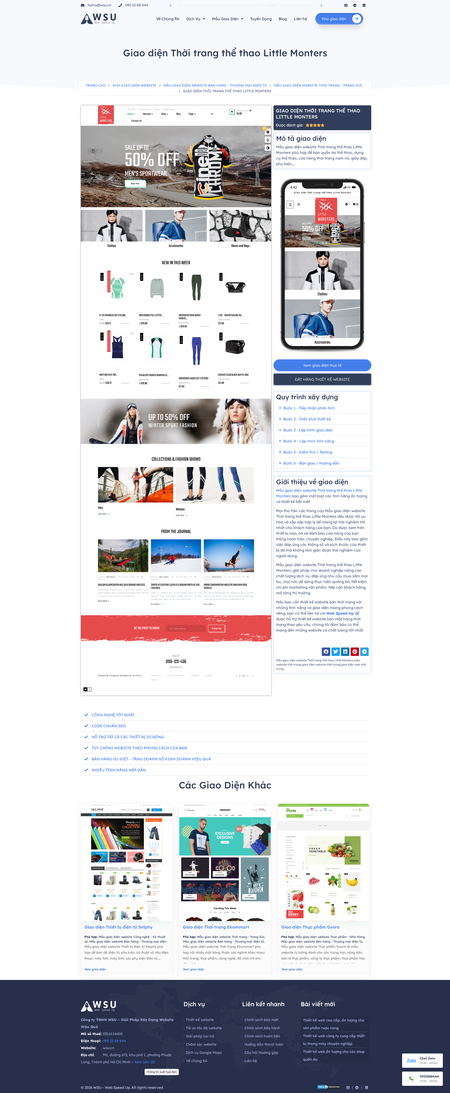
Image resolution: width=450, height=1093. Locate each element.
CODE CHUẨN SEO (109, 726)
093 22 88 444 (114, 1041)
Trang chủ (95, 85)
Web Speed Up (340, 613)
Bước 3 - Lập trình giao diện (308, 430)
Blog (283, 18)
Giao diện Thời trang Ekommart (216, 927)
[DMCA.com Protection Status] (329, 1087)
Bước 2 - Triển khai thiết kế (307, 419)
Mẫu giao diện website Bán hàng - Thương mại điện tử (215, 85)
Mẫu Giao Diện (225, 18)
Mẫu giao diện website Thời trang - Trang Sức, (231, 937)
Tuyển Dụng (261, 18)
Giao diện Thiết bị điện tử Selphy (118, 927)
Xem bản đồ (144, 1062)
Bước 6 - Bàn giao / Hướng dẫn (311, 463)
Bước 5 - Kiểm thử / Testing (307, 452)
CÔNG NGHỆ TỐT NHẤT (113, 714)
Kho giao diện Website (134, 85)
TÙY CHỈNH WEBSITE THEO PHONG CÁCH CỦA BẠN (139, 748)
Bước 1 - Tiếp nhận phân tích (309, 408)
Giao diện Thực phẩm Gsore (310, 927)
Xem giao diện (94, 969)
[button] (170, 5)
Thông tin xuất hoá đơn (161, 1072)
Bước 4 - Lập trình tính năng (308, 441)
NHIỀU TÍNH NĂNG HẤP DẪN (119, 770)
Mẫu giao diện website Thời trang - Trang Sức (318, 85)
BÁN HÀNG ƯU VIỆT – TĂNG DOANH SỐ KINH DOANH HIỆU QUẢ (151, 759)
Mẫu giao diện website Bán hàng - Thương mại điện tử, (224, 941)
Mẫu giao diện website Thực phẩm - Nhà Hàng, (330, 937)
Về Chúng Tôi (167, 18)
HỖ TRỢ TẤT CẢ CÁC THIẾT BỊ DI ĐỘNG (128, 737)
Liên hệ (300, 18)
